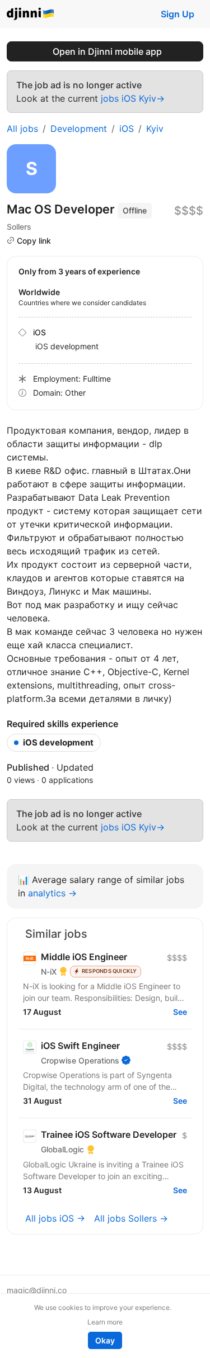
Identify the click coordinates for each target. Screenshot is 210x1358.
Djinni (31, 14)
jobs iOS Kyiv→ (133, 98)
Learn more (105, 1322)
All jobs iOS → (55, 1218)
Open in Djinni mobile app (107, 51)
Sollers (19, 226)
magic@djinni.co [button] (37, 1290)
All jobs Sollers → (131, 1218)
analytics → (52, 893)
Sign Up (177, 14)
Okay (105, 1340)
